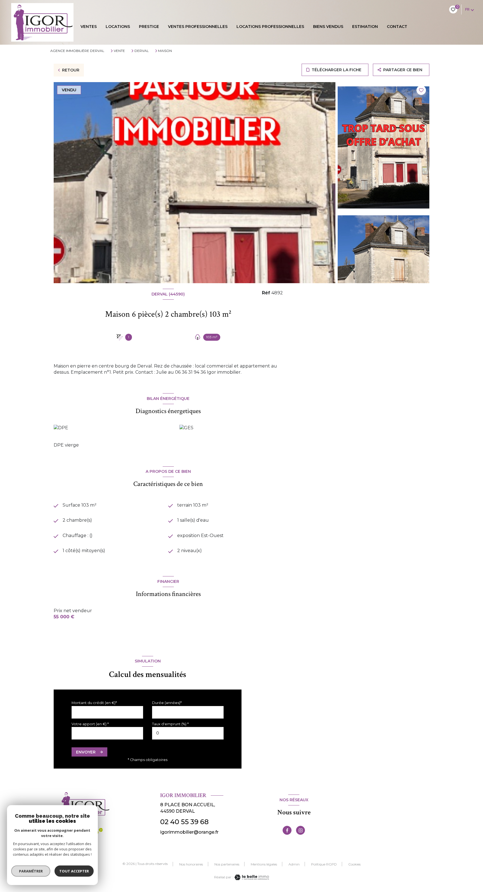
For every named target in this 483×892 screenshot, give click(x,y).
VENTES (88, 26)
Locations (118, 26)
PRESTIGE (149, 26)
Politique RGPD (324, 864)
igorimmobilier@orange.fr (189, 832)
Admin (294, 864)
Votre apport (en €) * (90, 724)
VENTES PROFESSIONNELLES (198, 26)
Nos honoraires (191, 864)
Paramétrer (31, 871)
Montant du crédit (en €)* (94, 703)
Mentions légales (264, 864)
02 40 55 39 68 (184, 822)
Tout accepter (74, 871)
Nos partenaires (226, 864)
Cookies (354, 864)
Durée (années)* (167, 703)
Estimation (365, 26)
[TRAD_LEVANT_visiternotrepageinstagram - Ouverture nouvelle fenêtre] (300, 830)
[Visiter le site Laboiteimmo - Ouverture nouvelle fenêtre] (251, 877)
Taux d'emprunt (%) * (170, 724)
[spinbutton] (188, 733)
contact (397, 26)
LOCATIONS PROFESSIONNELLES (270, 26)
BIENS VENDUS (328, 26)
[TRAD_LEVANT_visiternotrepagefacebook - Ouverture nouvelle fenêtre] (287, 830)
